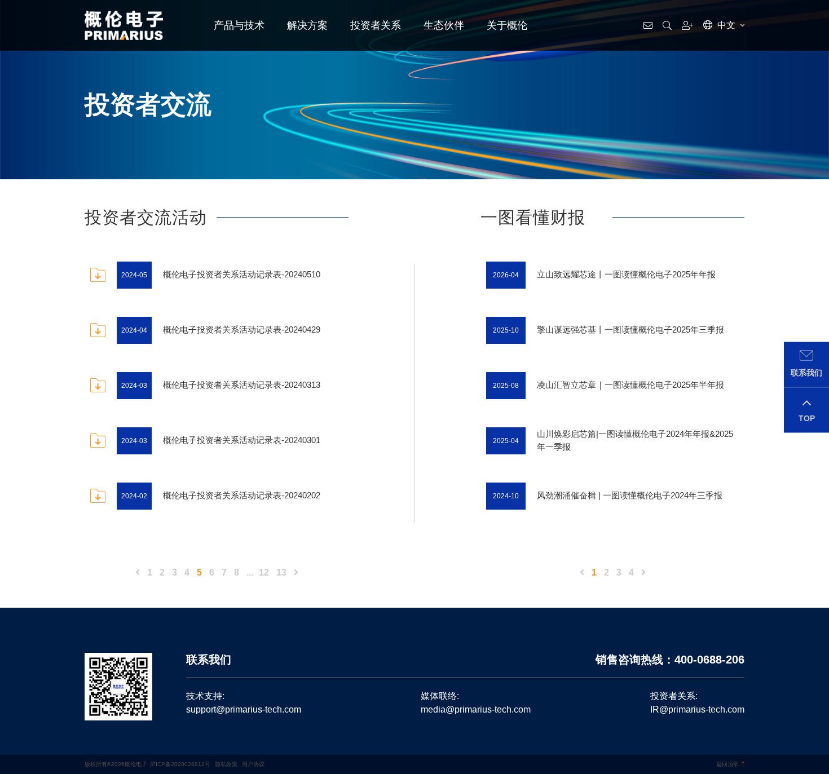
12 (264, 572)
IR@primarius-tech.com (697, 709)
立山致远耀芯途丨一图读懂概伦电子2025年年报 (626, 274)
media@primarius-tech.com (476, 709)
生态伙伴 (444, 25)
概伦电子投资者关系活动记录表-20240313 (241, 385)
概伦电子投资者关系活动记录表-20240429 (241, 329)
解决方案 (307, 25)
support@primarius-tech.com (243, 709)
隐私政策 (226, 764)
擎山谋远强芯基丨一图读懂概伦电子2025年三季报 (630, 329)
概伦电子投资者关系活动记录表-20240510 (241, 274)
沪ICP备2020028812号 (180, 764)
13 (281, 572)
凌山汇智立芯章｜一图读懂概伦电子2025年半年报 (630, 385)
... (249, 572)
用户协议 (253, 764)
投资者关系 (375, 25)
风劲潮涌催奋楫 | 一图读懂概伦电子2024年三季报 (629, 495)
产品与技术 (239, 25)
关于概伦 (507, 25)
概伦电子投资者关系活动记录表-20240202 (241, 495)
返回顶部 (727, 764)
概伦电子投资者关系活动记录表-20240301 (241, 440)
